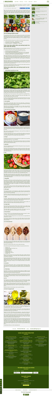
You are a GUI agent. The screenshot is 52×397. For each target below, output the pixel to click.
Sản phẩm (16, 1)
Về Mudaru (1, 380)
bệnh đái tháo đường (10, 35)
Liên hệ (35, 1)
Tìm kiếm (35, 372)
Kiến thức (30, 1)
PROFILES (21, 1)
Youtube (1, 389)
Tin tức (25, 1)
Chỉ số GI (28, 48)
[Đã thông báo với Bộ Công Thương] (26, 395)
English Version (1, 391)
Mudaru (8, 1)
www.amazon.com (26, 385)
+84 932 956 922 (21, 328)
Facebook (1, 385)
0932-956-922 (1, 383)
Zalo (1, 387)
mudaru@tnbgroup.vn (35, 328)
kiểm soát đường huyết (19, 67)
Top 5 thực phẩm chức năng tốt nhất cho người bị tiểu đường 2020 (41, 18)
